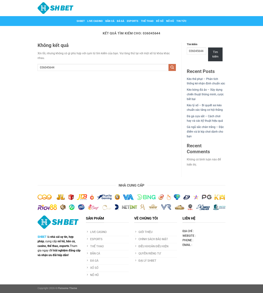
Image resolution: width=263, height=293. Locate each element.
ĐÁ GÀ (120, 21)
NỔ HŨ (170, 21)
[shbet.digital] (55, 8)
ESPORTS (132, 21)
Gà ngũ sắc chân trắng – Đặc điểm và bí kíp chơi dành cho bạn (205, 131)
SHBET (81, 21)
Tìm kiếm (192, 44)
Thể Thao (147, 21)
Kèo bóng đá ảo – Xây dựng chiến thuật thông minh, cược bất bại (205, 94)
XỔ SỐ (160, 21)
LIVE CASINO (95, 21)
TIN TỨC (181, 21)
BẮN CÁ (110, 21)
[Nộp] (172, 67)
